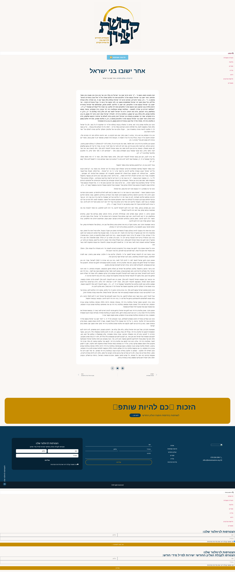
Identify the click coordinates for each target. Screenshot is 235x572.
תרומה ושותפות (172, 449)
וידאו (231, 74)
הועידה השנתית (228, 58)
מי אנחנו (230, 53)
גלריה (231, 70)
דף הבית (129, 78)
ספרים (231, 66)
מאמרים (230, 83)
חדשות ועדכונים (228, 79)
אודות (172, 445)
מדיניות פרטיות (172, 462)
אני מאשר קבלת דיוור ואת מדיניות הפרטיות (64, 464)
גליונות (231, 62)
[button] (123, 368)
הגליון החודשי (121, 78)
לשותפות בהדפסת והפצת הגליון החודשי (160, 415)
